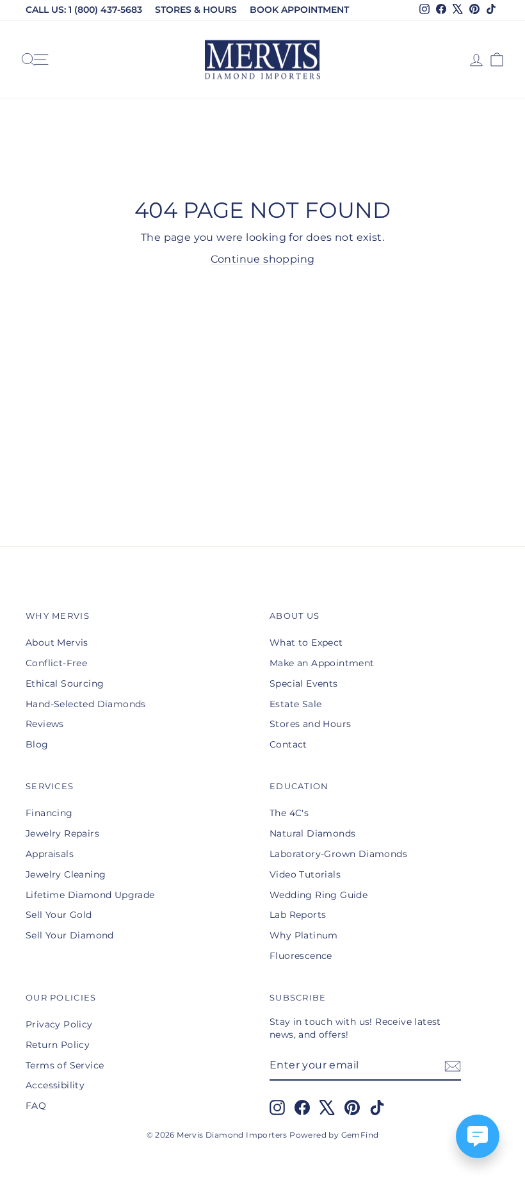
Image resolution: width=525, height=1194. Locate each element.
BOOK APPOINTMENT (299, 9)
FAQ (36, 1105)
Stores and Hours (310, 724)
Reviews (45, 724)
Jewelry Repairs (62, 833)
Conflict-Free (56, 663)
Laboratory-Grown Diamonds (338, 854)
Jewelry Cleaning (66, 874)
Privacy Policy (59, 1024)
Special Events (304, 683)
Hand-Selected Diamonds (86, 704)
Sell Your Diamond (70, 935)
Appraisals (50, 854)
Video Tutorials (305, 874)
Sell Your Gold (59, 915)
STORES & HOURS (196, 9)
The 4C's (289, 813)
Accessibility (55, 1085)
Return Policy (58, 1045)
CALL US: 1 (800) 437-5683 (84, 9)
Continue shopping (263, 259)
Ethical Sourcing (65, 683)
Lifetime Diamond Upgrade (90, 895)
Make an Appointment (322, 663)
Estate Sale (295, 704)
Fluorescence (301, 956)
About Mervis (57, 642)
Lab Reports (298, 915)
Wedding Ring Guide (319, 895)
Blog (37, 744)
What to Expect (306, 642)
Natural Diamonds (312, 833)
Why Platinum (304, 935)
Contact (288, 744)
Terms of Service (65, 1065)
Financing (49, 813)
